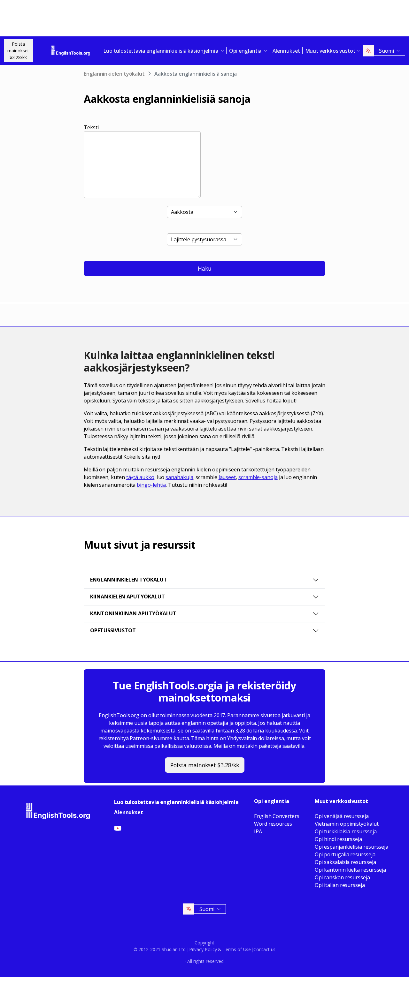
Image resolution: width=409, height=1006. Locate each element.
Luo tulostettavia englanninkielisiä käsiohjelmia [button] (161, 50)
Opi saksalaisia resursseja (345, 862)
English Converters (276, 816)
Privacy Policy (203, 949)
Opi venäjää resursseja (342, 816)
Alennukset (286, 50)
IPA (258, 831)
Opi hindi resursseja (338, 839)
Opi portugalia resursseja (345, 854)
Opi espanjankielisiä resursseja (352, 846)
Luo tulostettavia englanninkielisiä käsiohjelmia (176, 802)
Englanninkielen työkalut (114, 73)
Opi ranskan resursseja (342, 877)
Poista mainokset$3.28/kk (18, 50)
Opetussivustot (113, 630)
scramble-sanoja (258, 477)
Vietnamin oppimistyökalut (347, 823)
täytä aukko (140, 477)
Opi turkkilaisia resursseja (346, 831)
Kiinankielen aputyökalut (127, 596)
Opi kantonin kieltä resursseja (350, 869)
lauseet (227, 477)
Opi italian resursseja (340, 885)
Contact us (264, 949)
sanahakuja (179, 477)
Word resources (273, 823)
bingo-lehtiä (151, 484)
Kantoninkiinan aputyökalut (133, 613)
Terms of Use (237, 949)
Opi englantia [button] (246, 50)
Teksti (91, 127)
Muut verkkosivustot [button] (330, 50)
